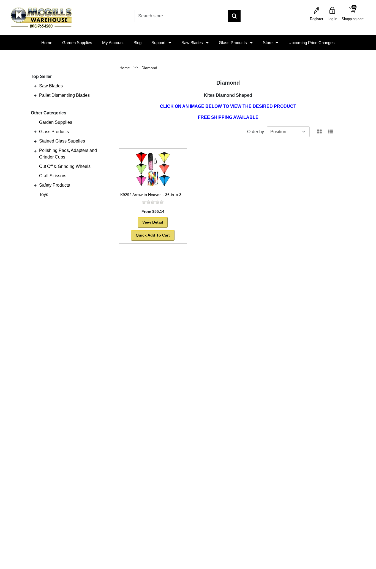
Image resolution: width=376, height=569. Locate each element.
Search (234, 16)
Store (268, 42)
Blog (137, 42)
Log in (332, 19)
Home (46, 42)
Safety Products (54, 185)
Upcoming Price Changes (311, 42)
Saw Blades (192, 42)
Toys (43, 194)
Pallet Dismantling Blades (64, 95)
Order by (255, 131)
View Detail (152, 222)
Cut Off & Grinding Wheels (65, 166)
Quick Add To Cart (153, 235)
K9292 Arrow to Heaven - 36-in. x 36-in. (154, 194)
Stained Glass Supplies (62, 141)
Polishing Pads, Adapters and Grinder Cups (68, 153)
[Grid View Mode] (319, 131)
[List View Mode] (330, 131)
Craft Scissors (52, 175)
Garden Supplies (77, 42)
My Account (113, 42)
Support (158, 42)
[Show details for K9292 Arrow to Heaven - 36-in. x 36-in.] (153, 169)
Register (316, 19)
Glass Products (233, 42)
